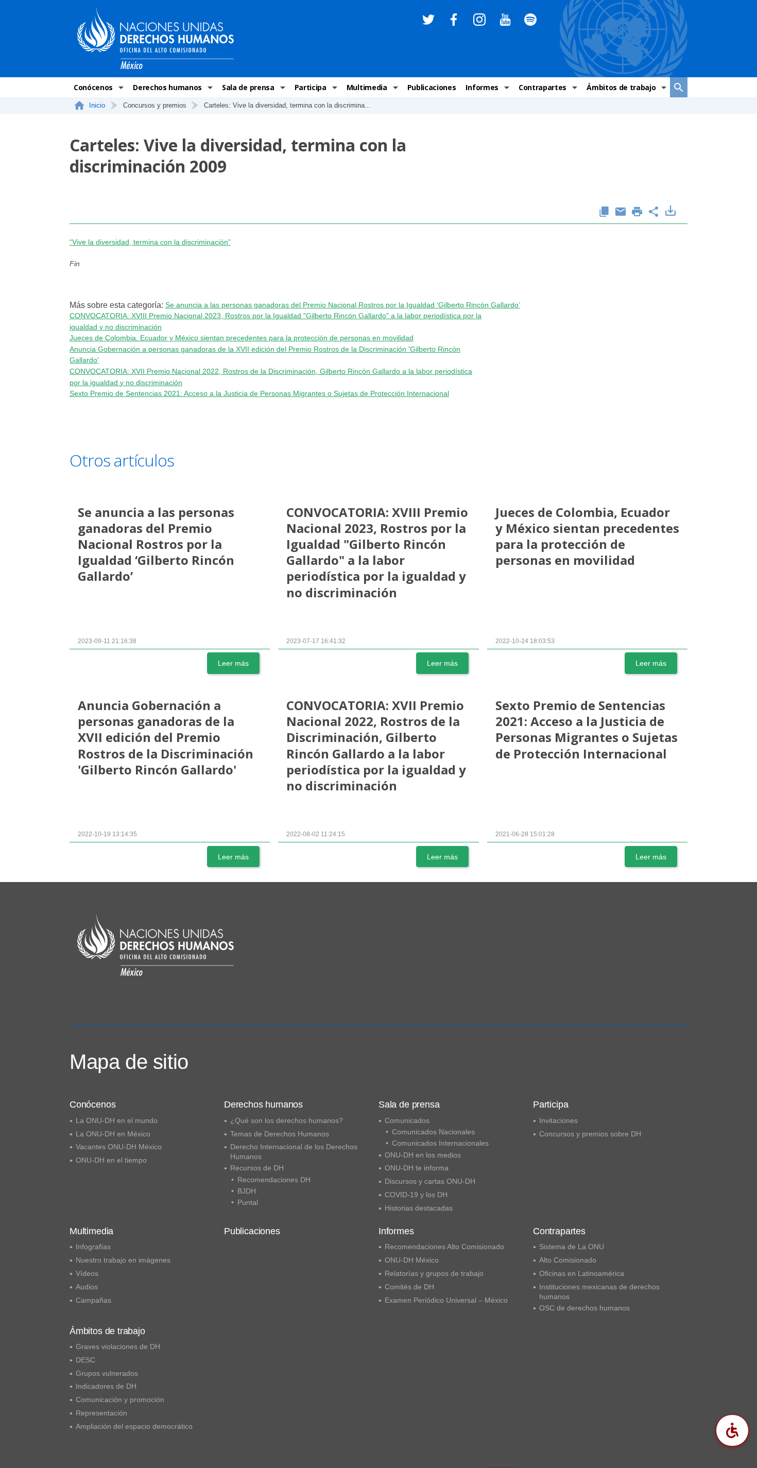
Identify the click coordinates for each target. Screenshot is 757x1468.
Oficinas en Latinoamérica (581, 1273)
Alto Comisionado (567, 1260)
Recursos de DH (257, 1168)
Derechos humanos (167, 87)
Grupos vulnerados (107, 1373)
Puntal (247, 1202)
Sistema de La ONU (571, 1246)
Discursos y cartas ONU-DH (430, 1181)
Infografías (93, 1246)
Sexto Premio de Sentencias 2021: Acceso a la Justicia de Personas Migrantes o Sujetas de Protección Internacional (259, 393)
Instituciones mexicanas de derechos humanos (599, 1292)
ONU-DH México (412, 1260)
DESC (85, 1360)
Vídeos (87, 1273)
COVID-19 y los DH (416, 1194)
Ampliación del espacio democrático (134, 1426)
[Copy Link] (604, 212)
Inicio (97, 105)
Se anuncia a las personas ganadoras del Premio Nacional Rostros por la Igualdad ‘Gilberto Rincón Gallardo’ (342, 305)
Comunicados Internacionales (440, 1143)
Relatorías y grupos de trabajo (434, 1273)
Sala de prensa (248, 87)
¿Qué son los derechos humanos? (286, 1120)
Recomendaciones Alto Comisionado (444, 1246)
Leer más (233, 663)
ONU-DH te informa (417, 1168)
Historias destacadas (419, 1208)
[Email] (620, 212)
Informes (482, 87)
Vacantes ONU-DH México (119, 1147)
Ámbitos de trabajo (621, 87)
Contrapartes (542, 87)
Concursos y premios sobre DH (590, 1134)
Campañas (93, 1300)
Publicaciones (431, 87)
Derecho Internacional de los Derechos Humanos (293, 1152)
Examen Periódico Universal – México (446, 1300)
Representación (101, 1413)
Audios (87, 1287)
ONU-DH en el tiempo (111, 1160)
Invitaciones (558, 1120)
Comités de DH (409, 1287)
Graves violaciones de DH (118, 1346)
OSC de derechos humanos (584, 1308)
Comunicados (407, 1120)
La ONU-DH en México (113, 1134)
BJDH (246, 1191)
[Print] (637, 212)
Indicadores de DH (106, 1386)
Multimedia (367, 87)
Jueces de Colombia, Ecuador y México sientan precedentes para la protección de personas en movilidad (242, 338)
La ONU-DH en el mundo (117, 1120)
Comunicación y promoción (120, 1399)
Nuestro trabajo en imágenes (123, 1260)
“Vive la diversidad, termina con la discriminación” (150, 242)
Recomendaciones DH (274, 1180)
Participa (310, 87)
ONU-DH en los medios (423, 1155)
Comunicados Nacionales (433, 1132)
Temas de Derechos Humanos (279, 1134)
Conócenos (93, 87)
